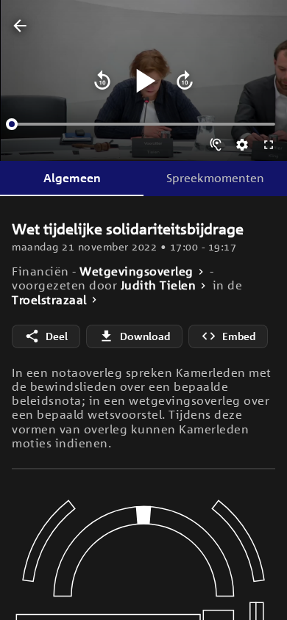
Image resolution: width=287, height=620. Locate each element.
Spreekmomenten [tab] (215, 177)
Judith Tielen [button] (158, 285)
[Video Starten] (143, 81)
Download (145, 336)
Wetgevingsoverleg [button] (136, 271)
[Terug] (20, 26)
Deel (57, 336)
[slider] (12, 124)
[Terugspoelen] (102, 80)
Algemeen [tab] (72, 177)
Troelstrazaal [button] (49, 300)
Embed (238, 336)
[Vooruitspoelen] (185, 80)
